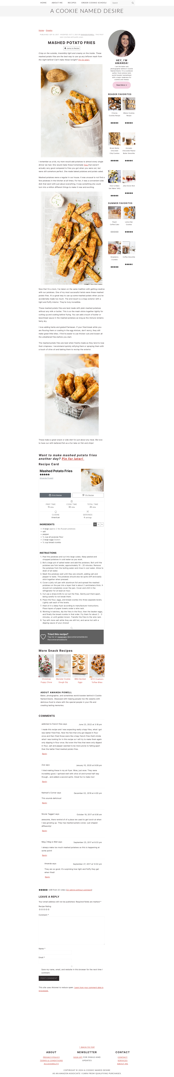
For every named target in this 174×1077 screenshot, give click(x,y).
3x (102, 524)
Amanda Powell (46, 478)
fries (86, 165)
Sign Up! (77, 1057)
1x (95, 524)
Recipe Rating (45, 906)
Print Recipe (57, 495)
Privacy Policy (51, 1057)
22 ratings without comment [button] (79, 890)
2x (98, 524)
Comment (44, 915)
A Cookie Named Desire (87, 11)
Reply (44, 754)
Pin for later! (84, 60)
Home (41, 30)
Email (42, 957)
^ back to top (87, 1047)
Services (123, 1060)
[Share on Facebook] (3, 532)
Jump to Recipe (72, 48)
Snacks (49, 30)
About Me (122, 1064)
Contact (123, 1057)
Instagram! (62, 637)
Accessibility (51, 1064)
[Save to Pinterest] (3, 540)
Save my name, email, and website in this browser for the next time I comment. (72, 971)
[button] (41, 474)
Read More (120, 85)
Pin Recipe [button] (89, 495)
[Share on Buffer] (3, 545)
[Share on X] (3, 536)
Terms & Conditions (51, 1060)
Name (42, 949)
